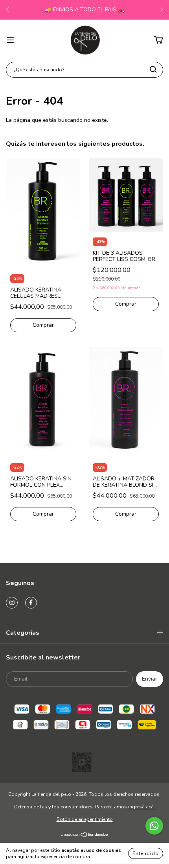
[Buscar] (153, 69)
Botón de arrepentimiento (85, 819)
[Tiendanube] (84, 836)
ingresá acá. (141, 807)
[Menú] (10, 40)
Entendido (145, 853)
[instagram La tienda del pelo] (12, 603)
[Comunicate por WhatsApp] (154, 826)
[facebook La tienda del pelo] (31, 603)
